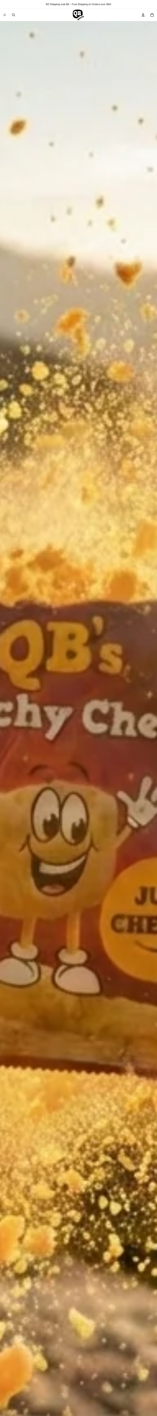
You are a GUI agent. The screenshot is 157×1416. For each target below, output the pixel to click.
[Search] (13, 14)
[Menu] (4, 15)
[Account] (143, 14)
